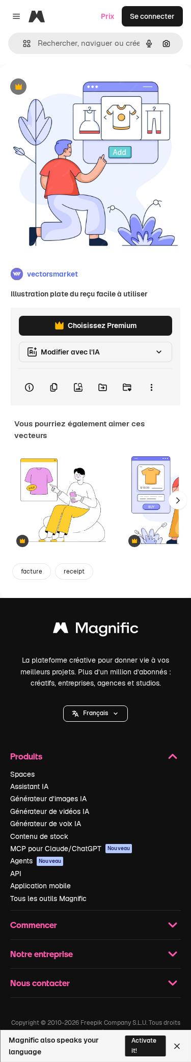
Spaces (22, 774)
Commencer (33, 924)
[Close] (177, 1046)
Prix (108, 16)
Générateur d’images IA (48, 798)
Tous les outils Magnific (48, 898)
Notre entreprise (41, 953)
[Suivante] (178, 500)
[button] (95, 713)
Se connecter (152, 16)
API (15, 873)
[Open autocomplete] (23, 43)
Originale (67, 87)
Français (95, 713)
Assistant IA (29, 786)
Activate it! (143, 1045)
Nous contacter (40, 982)
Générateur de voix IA (45, 823)
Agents (35, 860)
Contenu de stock (39, 836)
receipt (74, 571)
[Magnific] (96, 630)
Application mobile (40, 885)
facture (31, 571)
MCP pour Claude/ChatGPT (70, 848)
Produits (26, 756)
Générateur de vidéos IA (49, 811)
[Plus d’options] (151, 387)
